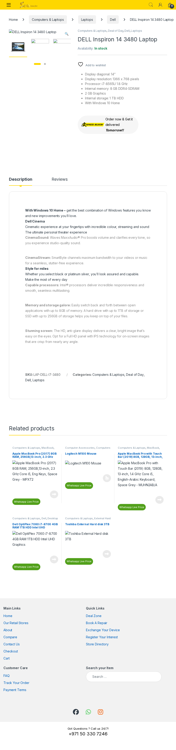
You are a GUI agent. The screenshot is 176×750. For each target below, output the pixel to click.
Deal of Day (115, 30)
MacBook (47, 447)
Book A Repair (96, 623)
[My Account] (160, 5)
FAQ (6, 676)
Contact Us (11, 644)
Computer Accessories (80, 447)
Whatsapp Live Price (26, 501)
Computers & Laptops (48, 19)
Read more (54, 494)
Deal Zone (94, 616)
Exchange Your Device (103, 630)
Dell (113, 19)
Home (13, 19)
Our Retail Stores (15, 623)
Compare (10, 637)
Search (150, 4)
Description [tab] (20, 179)
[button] (67, 34)
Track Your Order (16, 683)
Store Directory (97, 644)
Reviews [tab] (59, 179)
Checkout (10, 651)
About (7, 630)
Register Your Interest (102, 637)
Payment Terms (14, 690)
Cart (6, 658)
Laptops (87, 19)
